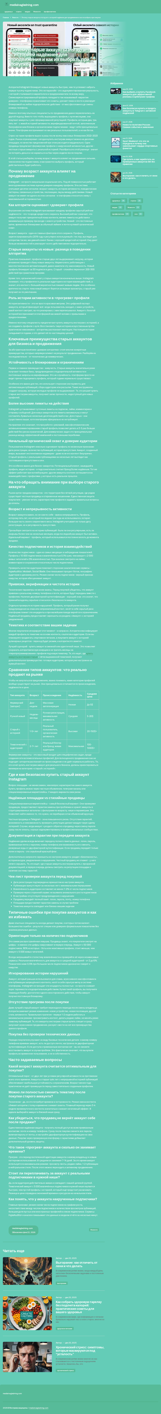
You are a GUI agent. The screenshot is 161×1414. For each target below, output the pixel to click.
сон (138, 214)
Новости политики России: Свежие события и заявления (138, 126)
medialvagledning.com (38, 1408)
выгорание (61, 1283)
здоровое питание (64, 1328)
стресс (19, 11)
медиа (27, 11)
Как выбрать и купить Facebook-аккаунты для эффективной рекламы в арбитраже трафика (139, 94)
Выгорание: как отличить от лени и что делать (140, 177)
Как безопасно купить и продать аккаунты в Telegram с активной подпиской (139, 110)
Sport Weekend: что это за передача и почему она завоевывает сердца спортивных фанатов (140, 144)
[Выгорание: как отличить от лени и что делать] (115, 177)
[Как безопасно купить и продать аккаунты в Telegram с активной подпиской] (115, 110)
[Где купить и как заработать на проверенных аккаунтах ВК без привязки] (115, 161)
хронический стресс (65, 1370)
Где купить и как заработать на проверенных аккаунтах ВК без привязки (139, 161)
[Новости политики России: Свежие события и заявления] (115, 126)
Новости (37, 11)
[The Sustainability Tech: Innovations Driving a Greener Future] (27, 1271)
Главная (6, 17)
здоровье (9, 11)
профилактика (50, 11)
